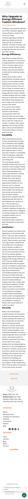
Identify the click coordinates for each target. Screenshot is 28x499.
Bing (4, 426)
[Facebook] (10, 429)
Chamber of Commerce (11, 417)
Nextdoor (6, 419)
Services (6, 439)
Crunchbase (7, 421)
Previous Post (14, 374)
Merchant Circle (8, 414)
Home (5, 437)
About (5, 444)
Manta (5, 412)
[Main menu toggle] (25, 4)
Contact (6, 446)
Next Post (14, 379)
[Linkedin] (13, 429)
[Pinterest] (15, 429)
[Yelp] (18, 429)
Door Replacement (9, 25)
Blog (4, 441)
